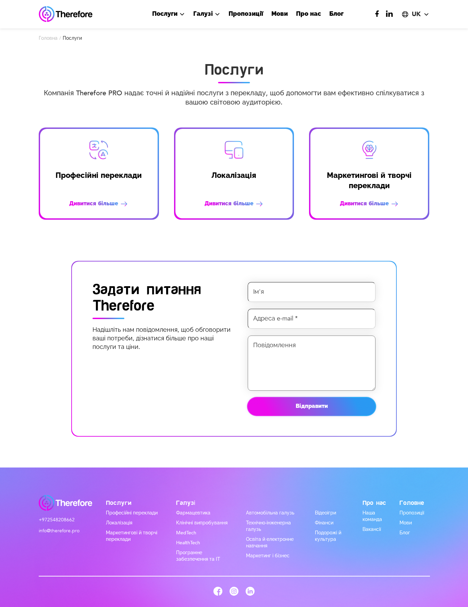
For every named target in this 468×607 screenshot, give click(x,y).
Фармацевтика (193, 513)
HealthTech (188, 542)
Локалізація (119, 523)
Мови (279, 14)
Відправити (312, 406)
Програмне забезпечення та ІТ (198, 555)
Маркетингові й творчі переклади (131, 536)
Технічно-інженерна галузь (268, 526)
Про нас (308, 14)
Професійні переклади (132, 513)
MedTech (186, 533)
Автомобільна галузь (270, 513)
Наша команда (372, 516)
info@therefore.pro (59, 531)
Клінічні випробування (201, 523)
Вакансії (371, 529)
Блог (336, 14)
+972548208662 (57, 520)
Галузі (203, 14)
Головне (411, 503)
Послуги (165, 14)
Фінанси (324, 523)
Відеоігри (325, 513)
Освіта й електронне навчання (270, 542)
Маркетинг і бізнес (268, 556)
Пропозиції (246, 14)
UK (416, 14)
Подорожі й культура (328, 536)
